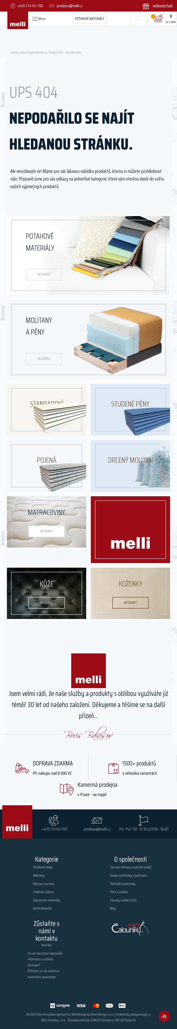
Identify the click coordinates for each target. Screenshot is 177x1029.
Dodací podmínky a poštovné (128, 875)
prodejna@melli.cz (97, 829)
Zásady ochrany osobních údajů (130, 867)
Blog (113, 908)
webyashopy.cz (140, 1014)
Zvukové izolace (43, 892)
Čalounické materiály (46, 900)
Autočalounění (42, 908)
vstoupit (44, 274)
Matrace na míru (43, 884)
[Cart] (158, 18)
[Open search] (139, 19)
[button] (154, 5)
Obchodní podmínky (122, 884)
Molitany (38, 875)
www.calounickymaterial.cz (29, 52)
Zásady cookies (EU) (123, 900)
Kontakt (46, 945)
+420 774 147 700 (54, 829)
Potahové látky (43, 867)
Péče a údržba (119, 892)
